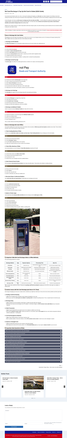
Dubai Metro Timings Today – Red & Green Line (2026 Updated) (50, 366)
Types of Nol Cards (34, 5)
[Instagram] (48, 1)
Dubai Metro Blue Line (4, 5)
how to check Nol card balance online (54, 30)
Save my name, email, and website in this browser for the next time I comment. (52, 423)
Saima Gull (7, 13)
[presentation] (33, 382)
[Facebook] (44, 1)
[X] (46, 1)
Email (26, 423)
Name (6, 423)
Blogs (6, 9)
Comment (7, 410)
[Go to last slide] (2, 387)
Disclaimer (34, 432)
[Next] (64, 387)
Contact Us (59, 432)
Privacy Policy (48, 432)
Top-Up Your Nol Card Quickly (24, 5)
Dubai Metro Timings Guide (13, 5)
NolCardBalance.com (9, 435)
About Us (54, 432)
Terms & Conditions (41, 432)
